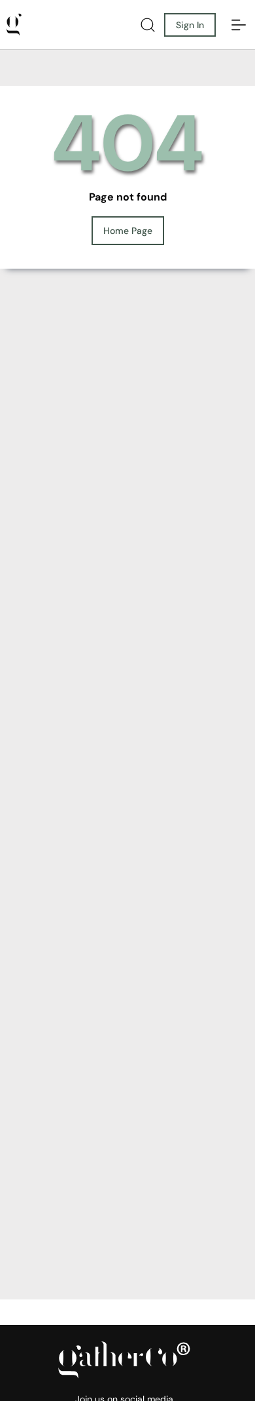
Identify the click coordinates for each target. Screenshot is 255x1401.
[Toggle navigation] (238, 25)
